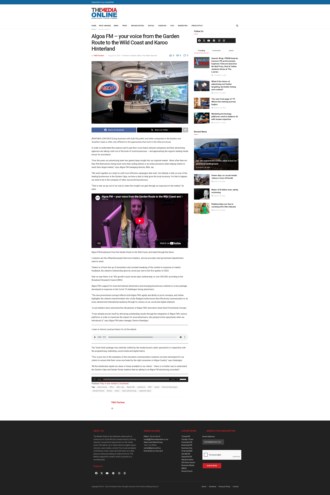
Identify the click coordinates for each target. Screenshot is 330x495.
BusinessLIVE (187, 445)
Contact (235, 487)
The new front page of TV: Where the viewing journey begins (223, 102)
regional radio (145, 391)
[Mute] (177, 379)
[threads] (224, 40)
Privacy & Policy (224, 487)
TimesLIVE (186, 436)
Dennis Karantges (169, 387)
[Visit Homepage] (104, 13)
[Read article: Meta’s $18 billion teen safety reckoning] (201, 194)
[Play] (95, 379)
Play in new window (109, 383)
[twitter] (204, 40)
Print (124, 26)
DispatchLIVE (187, 457)
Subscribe (212, 466)
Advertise (212, 487)
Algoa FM (131, 387)
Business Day (187, 448)
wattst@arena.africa (152, 448)
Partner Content (104, 29)
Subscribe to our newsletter (103, 2)
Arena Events (187, 471)
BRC (150, 387)
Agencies (162, 26)
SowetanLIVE (187, 442)
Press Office (197, 26)
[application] (140, 379)
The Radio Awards (149, 56)
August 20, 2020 (114, 56)
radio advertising (129, 391)
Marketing (182, 26)
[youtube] (209, 40)
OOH (172, 26)
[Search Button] (237, 25)
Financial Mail (187, 451)
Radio (139, 56)
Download (124, 383)
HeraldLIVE (186, 454)
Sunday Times (187, 439)
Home (94, 26)
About (204, 487)
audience (141, 387)
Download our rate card (153, 451)
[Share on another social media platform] (185, 130)
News (116, 26)
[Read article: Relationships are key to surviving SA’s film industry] (201, 208)
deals (157, 387)
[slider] (183, 379)
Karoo (109, 391)
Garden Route (98, 391)
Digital (151, 26)
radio (117, 391)
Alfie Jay (120, 387)
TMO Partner (99, 56)
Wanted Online (187, 460)
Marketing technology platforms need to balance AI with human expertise (224, 116)
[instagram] (219, 40)
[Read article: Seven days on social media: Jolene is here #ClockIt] (201, 179)
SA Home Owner (188, 462)
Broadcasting (137, 26)
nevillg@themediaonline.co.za (156, 439)
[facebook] (199, 40)
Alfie (112, 387)
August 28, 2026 (204, 167)
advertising (102, 387)
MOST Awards (105, 26)
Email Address (208, 436)
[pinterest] (214, 40)
